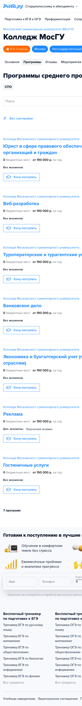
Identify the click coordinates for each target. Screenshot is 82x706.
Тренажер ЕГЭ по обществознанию (15, 649)
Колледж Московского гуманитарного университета (41, 139)
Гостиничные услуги (26, 465)
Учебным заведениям (19, 699)
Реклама (13, 414)
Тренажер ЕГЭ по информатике (15, 667)
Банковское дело (22, 306)
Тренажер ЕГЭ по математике (15, 638)
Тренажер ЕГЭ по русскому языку (23, 627)
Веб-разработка (21, 204)
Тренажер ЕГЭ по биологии (23, 659)
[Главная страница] (13, 6)
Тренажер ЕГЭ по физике (21, 676)
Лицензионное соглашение (58, 699)
